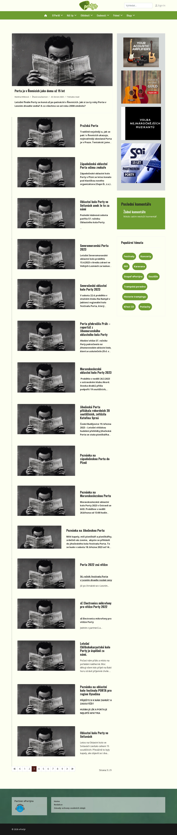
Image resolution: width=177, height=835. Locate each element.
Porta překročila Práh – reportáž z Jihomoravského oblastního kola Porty (95, 329)
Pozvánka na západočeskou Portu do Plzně (95, 459)
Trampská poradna (135, 286)
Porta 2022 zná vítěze (94, 564)
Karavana (139, 266)
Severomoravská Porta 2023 (94, 247)
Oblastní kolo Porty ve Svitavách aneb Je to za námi (94, 205)
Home (57, 801)
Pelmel (116, 15)
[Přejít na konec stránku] (72, 769)
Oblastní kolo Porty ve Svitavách (94, 735)
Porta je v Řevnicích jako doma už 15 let (40, 91)
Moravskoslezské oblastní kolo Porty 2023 (95, 371)
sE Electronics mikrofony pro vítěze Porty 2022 (95, 605)
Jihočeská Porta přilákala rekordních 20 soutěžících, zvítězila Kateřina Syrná (95, 412)
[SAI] (141, 163)
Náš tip (70, 15)
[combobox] (138, 5)
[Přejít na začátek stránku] (15, 769)
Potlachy (145, 306)
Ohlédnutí (85, 15)
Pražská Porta (89, 125)
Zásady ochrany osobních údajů (69, 808)
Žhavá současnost (40, 97)
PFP (126, 266)
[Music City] (141, 87)
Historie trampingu (135, 296)
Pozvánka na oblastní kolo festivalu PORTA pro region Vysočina (96, 690)
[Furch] (141, 123)
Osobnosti (101, 15)
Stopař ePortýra (133, 276)
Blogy (129, 15)
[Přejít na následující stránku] (67, 769)
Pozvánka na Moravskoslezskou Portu (95, 494)
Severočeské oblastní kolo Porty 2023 (93, 287)
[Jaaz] (141, 52)
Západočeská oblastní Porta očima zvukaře (93, 166)
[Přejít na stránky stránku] (19, 769)
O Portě (56, 15)
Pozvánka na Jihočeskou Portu (85, 530)
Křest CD (129, 306)
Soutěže (153, 276)
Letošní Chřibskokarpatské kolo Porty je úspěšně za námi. (95, 649)
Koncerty (145, 256)
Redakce (58, 804)
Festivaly (129, 256)
